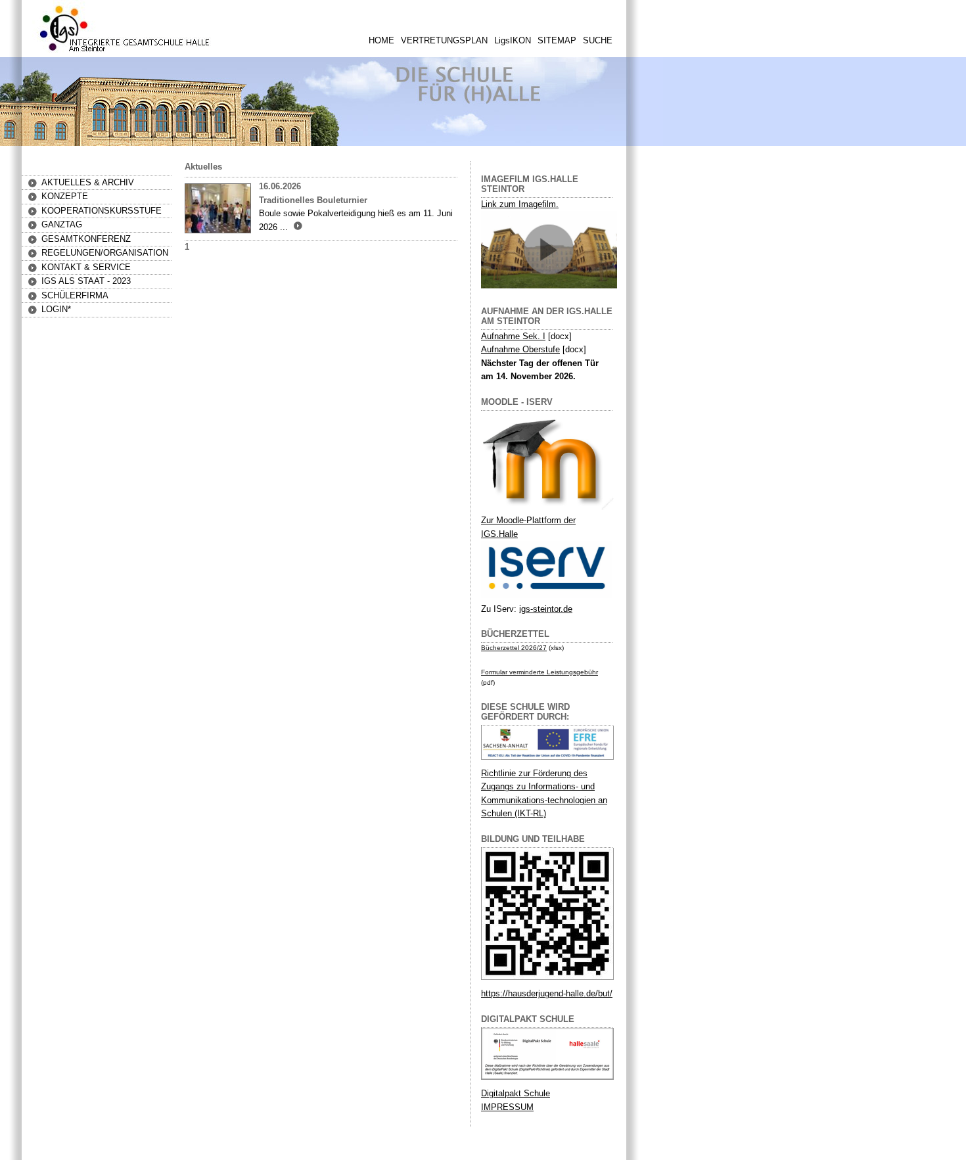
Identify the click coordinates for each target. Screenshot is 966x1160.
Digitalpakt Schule (515, 1093)
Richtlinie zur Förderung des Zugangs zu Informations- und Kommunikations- (538, 786)
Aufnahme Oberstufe (520, 349)
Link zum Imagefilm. (520, 204)
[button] (64, 196)
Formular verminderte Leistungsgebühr (539, 672)
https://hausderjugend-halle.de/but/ (546, 993)
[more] (296, 227)
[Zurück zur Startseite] (125, 52)
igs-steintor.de (545, 609)
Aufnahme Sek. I (513, 336)
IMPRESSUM (507, 1107)
